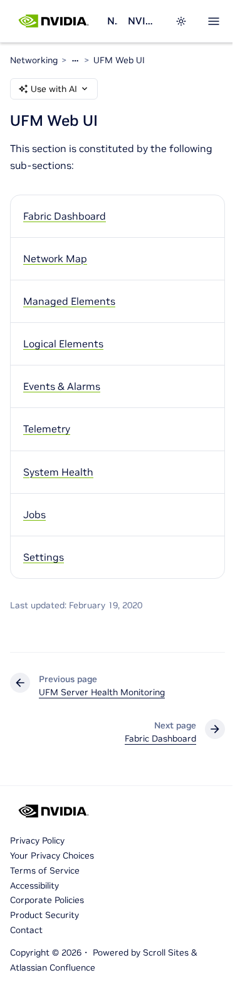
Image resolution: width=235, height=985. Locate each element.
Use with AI (54, 88)
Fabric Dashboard (64, 216)
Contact (26, 930)
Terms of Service (45, 870)
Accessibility (34, 885)
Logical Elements (63, 343)
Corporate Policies (47, 900)
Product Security (44, 915)
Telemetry (46, 428)
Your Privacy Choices (52, 855)
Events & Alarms (61, 386)
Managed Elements (69, 301)
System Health (58, 472)
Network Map (55, 258)
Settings (43, 557)
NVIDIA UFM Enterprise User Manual (144, 20)
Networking (112, 20)
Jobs (34, 514)
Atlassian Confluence (52, 967)
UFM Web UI (119, 60)
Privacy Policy (37, 840)
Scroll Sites (166, 952)
